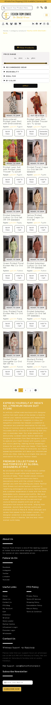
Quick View (7, 133)
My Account (8, 608)
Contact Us (7, 602)
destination (30, 425)
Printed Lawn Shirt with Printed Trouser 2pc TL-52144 (37, 121)
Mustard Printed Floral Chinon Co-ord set (36, 361)
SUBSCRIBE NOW (12, 689)
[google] (47, 23)
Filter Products (26, 48)
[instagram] (44, 23)
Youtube (6, 580)
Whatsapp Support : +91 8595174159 (19, 648)
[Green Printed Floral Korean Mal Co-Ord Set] (13, 248)
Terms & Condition (34, 612)
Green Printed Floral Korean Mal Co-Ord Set (13, 265)
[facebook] (36, 23)
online (21, 486)
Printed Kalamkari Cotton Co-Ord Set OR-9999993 (36, 313)
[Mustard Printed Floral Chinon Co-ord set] (37, 344)
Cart (4, 612)
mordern (7, 517)
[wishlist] (15, 23)
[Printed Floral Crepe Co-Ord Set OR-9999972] (37, 152)
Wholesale (7, 633)
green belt (11, 525)
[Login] (3, 23)
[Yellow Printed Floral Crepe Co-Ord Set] (37, 200)
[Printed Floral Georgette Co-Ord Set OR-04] (13, 344)
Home (5, 31)
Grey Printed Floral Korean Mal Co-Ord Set (13, 313)
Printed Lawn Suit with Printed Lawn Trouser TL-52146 (12, 169)
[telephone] (42, 7)
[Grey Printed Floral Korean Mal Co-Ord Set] (13, 296)
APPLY (26, 86)
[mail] (46, 7)
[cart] (20, 23)
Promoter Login (9, 630)
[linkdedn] (33, 23)
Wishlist (6, 618)
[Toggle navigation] (46, 15)
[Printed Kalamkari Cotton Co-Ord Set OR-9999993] (37, 296)
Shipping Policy (33, 602)
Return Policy (32, 608)
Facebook (6, 567)
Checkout (7, 615)
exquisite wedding (35, 428)
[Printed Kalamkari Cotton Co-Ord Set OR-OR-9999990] (13, 200)
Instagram (7, 570)
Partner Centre (9, 624)
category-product (18, 31)
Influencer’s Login (10, 627)
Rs (15, 58)
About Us (6, 599)
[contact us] (7, 23)
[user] (11, 23)
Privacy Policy (32, 596)
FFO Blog (6, 605)
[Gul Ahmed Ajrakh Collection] (37, 104)
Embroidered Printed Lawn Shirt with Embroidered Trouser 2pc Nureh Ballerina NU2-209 (12, 123)
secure (43, 454)
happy (32, 446)
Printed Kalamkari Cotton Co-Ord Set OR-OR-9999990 (12, 217)
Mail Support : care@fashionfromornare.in (21, 666)
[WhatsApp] (38, 7)
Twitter (5, 573)
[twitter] (41, 23)
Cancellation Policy (34, 605)
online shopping (36, 444)
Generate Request (43, 133)
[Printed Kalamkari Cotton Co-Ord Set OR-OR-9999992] (37, 248)
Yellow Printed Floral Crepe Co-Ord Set (35, 217)
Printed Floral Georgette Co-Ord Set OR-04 (12, 361)
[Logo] (17, 15)
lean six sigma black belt (36, 523)
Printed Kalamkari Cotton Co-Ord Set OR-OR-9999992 (36, 265)
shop (15, 454)
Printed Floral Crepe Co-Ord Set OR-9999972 (37, 169)
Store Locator (8, 621)
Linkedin (6, 576)
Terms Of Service (34, 599)
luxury (10, 444)
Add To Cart (19, 133)
